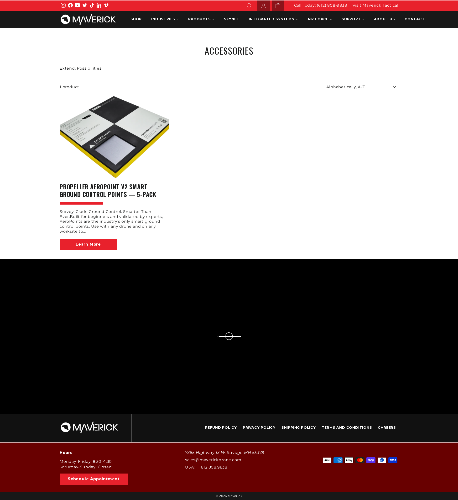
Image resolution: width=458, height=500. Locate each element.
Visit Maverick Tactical (375, 5)
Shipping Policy (298, 427)
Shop (136, 19)
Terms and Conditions (347, 427)
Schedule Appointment (94, 479)
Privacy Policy (259, 427)
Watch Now (396, 305)
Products (199, 19)
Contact (415, 19)
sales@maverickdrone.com (213, 460)
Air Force (317, 19)
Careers (387, 427)
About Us (384, 19)
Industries (163, 19)
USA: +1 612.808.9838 (206, 467)
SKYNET (231, 19)
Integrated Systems (271, 19)
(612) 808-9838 (332, 5)
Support (351, 19)
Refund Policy (221, 427)
